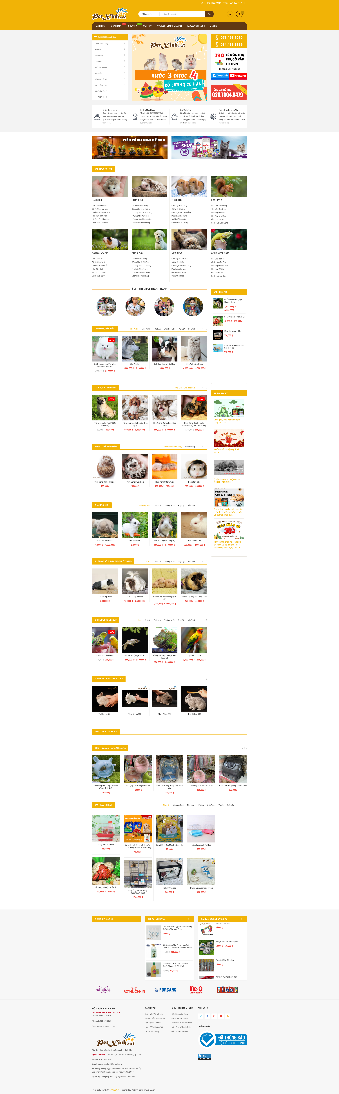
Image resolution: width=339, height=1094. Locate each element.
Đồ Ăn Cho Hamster (100, 209)
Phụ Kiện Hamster (99, 216)
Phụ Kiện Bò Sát (217, 269)
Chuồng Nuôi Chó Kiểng (141, 265)
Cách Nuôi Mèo (177, 276)
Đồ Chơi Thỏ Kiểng (178, 219)
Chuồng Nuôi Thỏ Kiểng (181, 212)
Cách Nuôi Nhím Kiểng (141, 223)
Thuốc (221, 805)
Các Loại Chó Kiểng (139, 259)
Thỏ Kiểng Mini (144, 505)
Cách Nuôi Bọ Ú (98, 276)
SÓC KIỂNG (216, 200)
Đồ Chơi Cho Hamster (101, 219)
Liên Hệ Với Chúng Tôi (154, 1027)
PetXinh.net (114, 1090)
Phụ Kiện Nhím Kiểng (140, 216)
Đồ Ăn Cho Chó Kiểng (140, 262)
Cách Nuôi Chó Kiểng (140, 276)
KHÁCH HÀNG (109, 1008)
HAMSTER (97, 200)
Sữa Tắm (211, 805)
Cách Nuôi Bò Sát (218, 276)
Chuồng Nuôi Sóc (218, 212)
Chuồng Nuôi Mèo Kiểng (181, 265)
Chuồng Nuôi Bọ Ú (99, 265)
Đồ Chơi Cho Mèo (178, 272)
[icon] (230, 14)
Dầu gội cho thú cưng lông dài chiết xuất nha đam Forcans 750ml (177, 946)
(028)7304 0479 (218, 3)
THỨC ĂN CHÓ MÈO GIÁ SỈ (106, 732)
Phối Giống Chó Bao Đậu (185, 388)
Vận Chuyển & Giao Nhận (181, 1023)
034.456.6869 (105, 1021)
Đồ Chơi (191, 329)
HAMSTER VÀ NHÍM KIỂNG (106, 446)
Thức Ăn (157, 329)
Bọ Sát (147, 620)
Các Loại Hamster (99, 205)
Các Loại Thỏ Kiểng (179, 205)
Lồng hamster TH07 (232, 331)
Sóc (139, 620)
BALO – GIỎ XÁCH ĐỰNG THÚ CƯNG (110, 748)
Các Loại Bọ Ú (97, 259)
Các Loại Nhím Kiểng (140, 205)
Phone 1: (96, 1016)
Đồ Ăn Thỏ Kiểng (178, 209)
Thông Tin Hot (221, 393)
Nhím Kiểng (190, 447)
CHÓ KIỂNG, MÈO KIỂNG (105, 329)
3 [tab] (148, 318)
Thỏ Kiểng (184, 223)
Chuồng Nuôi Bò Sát (219, 266)
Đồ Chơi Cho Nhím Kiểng (141, 219)
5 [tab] (155, 318)
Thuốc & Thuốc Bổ (104, 919)
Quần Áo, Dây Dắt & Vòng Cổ (214, 919)
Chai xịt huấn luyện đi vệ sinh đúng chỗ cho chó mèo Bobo (177, 928)
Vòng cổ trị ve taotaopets (227, 942)
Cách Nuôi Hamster (100, 223)
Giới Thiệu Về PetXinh (154, 1014)
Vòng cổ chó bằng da (225, 960)
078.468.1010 (105, 1016)
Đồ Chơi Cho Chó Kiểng (141, 272)
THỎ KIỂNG (176, 200)
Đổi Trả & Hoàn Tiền (179, 1031)
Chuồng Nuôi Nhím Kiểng (142, 212)
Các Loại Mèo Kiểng (179, 259)
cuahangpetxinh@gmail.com (110, 1064)
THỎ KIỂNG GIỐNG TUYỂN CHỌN (109, 679)
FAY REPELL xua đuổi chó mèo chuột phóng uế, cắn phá (175, 965)
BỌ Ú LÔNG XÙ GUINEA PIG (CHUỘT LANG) (113, 561)
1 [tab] (142, 318)
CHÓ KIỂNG (137, 253)
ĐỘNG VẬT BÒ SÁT (220, 253)
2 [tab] (145, 318)
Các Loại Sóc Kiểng (219, 206)
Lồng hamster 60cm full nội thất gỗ (234, 346)
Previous (188, 919)
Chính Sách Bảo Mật (179, 1018)
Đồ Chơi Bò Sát (217, 272)
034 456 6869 (236, 3)
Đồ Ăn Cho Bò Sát (218, 262)
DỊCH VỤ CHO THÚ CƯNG (105, 387)
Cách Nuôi (175, 223)
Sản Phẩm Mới (221, 292)
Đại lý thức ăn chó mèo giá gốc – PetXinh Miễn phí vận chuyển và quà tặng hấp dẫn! (228, 512)
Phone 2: (96, 1021)
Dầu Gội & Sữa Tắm (157, 919)
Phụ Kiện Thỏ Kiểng (179, 216)
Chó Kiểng (134, 329)
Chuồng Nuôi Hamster (101, 212)
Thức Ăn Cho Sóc (218, 209)
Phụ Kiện (181, 329)
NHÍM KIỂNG (138, 200)
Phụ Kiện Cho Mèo (178, 269)
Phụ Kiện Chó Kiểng (140, 269)
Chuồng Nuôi (169, 329)
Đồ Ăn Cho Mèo (177, 262)
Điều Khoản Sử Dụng (179, 1014)
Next (192, 919)
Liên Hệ (106, 368)
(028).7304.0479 (113, 1012)
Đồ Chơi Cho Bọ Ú (99, 272)
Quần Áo (230, 805)
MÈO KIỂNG (176, 253)
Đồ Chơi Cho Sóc (218, 219)
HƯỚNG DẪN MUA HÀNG (155, 1018)
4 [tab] (152, 318)
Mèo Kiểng (146, 329)
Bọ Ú (148, 562)
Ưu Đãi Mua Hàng (152, 1031)
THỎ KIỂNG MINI (102, 505)
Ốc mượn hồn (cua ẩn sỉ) (234, 317)
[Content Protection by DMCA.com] (204, 1057)
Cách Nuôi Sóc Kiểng (219, 223)
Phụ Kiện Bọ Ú (97, 269)
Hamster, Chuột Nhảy (173, 447)
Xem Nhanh (105, 357)
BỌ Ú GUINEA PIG (100, 253)
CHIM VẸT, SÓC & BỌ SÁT (106, 620)
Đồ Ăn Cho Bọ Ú (98, 262)
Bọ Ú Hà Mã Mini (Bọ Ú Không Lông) (233, 301)
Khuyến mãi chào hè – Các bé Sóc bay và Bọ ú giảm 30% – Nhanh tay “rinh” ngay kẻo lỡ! (227, 545)
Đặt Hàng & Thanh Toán (181, 1027)
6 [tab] (158, 318)
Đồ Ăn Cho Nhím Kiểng (141, 209)
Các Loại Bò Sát (217, 259)
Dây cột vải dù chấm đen (226, 977)
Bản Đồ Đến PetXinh (153, 1023)
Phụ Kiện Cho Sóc (218, 216)
